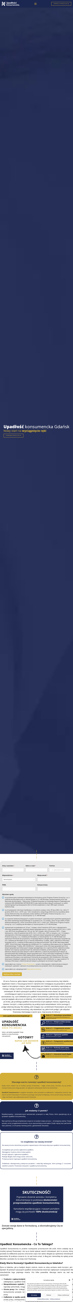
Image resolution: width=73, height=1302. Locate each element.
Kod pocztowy (42, 885)
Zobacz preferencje (63, 1295)
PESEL (4, 885)
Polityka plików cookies (43, 1299)
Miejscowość (42, 875)
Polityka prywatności (55, 1299)
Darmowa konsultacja (13, 435)
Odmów (48, 1295)
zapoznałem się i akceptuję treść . (23, 969)
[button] (69, 1280)
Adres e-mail (31, 866)
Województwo (8, 875)
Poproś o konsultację (61, 3)
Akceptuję (34, 1295)
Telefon (52, 866)
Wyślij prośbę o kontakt (12, 974)
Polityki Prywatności (28, 964)
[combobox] (51, 870)
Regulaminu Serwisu (34, 969)
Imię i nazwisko (8, 866)
